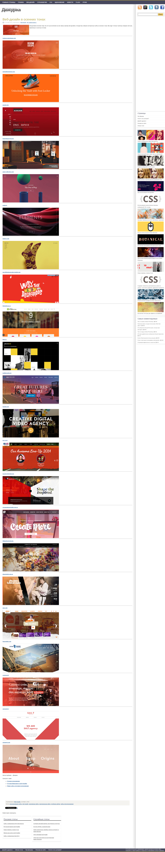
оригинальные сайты (45, 804)
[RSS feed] (140, 7)
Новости (70, 2)
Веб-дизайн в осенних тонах (24, 19)
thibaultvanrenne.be (8, 541)
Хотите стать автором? (54, 850)
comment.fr (6, 675)
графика (21, 2)
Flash (78, 2)
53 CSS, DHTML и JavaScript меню (41, 826)
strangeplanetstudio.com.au (10, 507)
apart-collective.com (8, 172)
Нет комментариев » (32, 22)
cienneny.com (6, 742)
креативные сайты (34, 804)
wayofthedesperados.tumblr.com (11, 272)
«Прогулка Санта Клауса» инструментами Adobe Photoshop (43, 838)
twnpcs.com (6, 238)
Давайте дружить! (7, 850)
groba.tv (5, 205)
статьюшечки (42, 2)
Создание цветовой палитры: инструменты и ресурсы (46, 823)
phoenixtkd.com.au (8, 574)
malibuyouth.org (7, 373)
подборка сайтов (55, 804)
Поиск (160, 14)
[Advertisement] (40, 795)
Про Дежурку (29, 850)
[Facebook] (162, 7)
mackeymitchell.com (8, 474)
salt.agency (6, 709)
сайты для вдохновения (67, 804)
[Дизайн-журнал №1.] (11, 10)
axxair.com (6, 105)
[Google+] (145, 7)
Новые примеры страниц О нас (11, 829)
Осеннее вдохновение (13, 781)
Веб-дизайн (30, 2)
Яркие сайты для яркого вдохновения (18, 786)
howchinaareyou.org (8, 138)
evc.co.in (5, 440)
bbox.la (5, 339)
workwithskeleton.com (9, 71)
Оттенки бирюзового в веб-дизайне (17, 783)
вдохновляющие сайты (16, 804)
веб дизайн (25, 804)
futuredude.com (7, 641)
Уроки (85, 2)
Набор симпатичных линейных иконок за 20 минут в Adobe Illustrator (46, 830)
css (51, 2)
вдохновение (59, 2)
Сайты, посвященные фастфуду (11, 836)
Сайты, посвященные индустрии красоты (14, 823)
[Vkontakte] (157, 7)
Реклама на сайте (41, 850)
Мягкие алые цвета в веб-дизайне (12, 832)
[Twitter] (151, 7)
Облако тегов (19, 850)
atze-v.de (5, 608)
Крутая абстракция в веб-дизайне (12, 826)
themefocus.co (7, 306)
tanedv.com (6, 406)
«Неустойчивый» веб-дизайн (40, 834)
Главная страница (8, 2)
